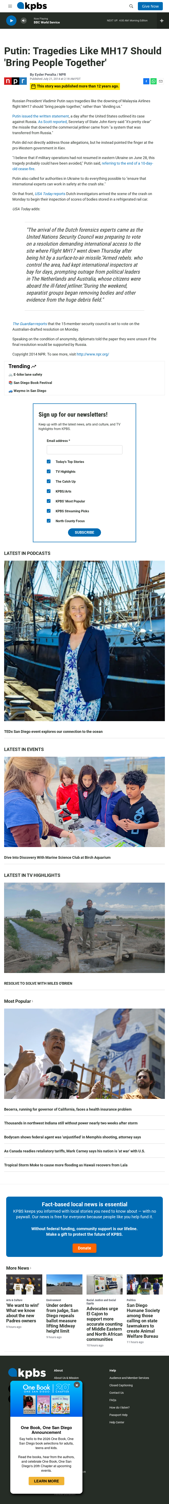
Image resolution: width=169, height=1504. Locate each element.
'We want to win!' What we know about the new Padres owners (22, 1313)
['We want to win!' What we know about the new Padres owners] (24, 1284)
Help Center (116, 1422)
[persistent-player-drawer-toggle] (163, 20)
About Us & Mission (66, 1378)
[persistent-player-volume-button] (23, 20)
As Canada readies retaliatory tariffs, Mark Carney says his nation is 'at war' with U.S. (74, 1151)
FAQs (112, 1400)
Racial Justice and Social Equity (101, 1301)
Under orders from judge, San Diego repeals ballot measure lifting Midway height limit (62, 1318)
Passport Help (118, 1415)
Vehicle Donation (64, 1494)
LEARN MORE (46, 1481)
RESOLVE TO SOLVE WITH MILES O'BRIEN (38, 983)
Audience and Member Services (129, 1378)
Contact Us (116, 1392)
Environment (53, 1300)
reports (50, 194)
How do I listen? (119, 1407)
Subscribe (84, 532)
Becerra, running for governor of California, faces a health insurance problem (68, 1109)
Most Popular (17, 1001)
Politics (131, 1300)
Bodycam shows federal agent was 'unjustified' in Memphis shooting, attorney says (72, 1137)
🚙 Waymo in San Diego (27, 391)
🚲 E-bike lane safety (25, 374)
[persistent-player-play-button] (11, 21)
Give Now (150, 6)
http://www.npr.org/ (93, 354)
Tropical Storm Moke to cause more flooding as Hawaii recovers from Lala (66, 1165)
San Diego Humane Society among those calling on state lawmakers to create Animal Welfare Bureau (143, 1321)
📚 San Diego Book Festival (30, 383)
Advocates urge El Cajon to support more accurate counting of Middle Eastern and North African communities (105, 1324)
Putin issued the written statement (40, 116)
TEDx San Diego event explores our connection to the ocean (53, 731)
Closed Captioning (121, 1385)
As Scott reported (52, 122)
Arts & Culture (14, 1300)
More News (17, 1268)
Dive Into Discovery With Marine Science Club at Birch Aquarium (57, 857)
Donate (84, 1248)
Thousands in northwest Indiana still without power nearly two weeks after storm (71, 1123)
